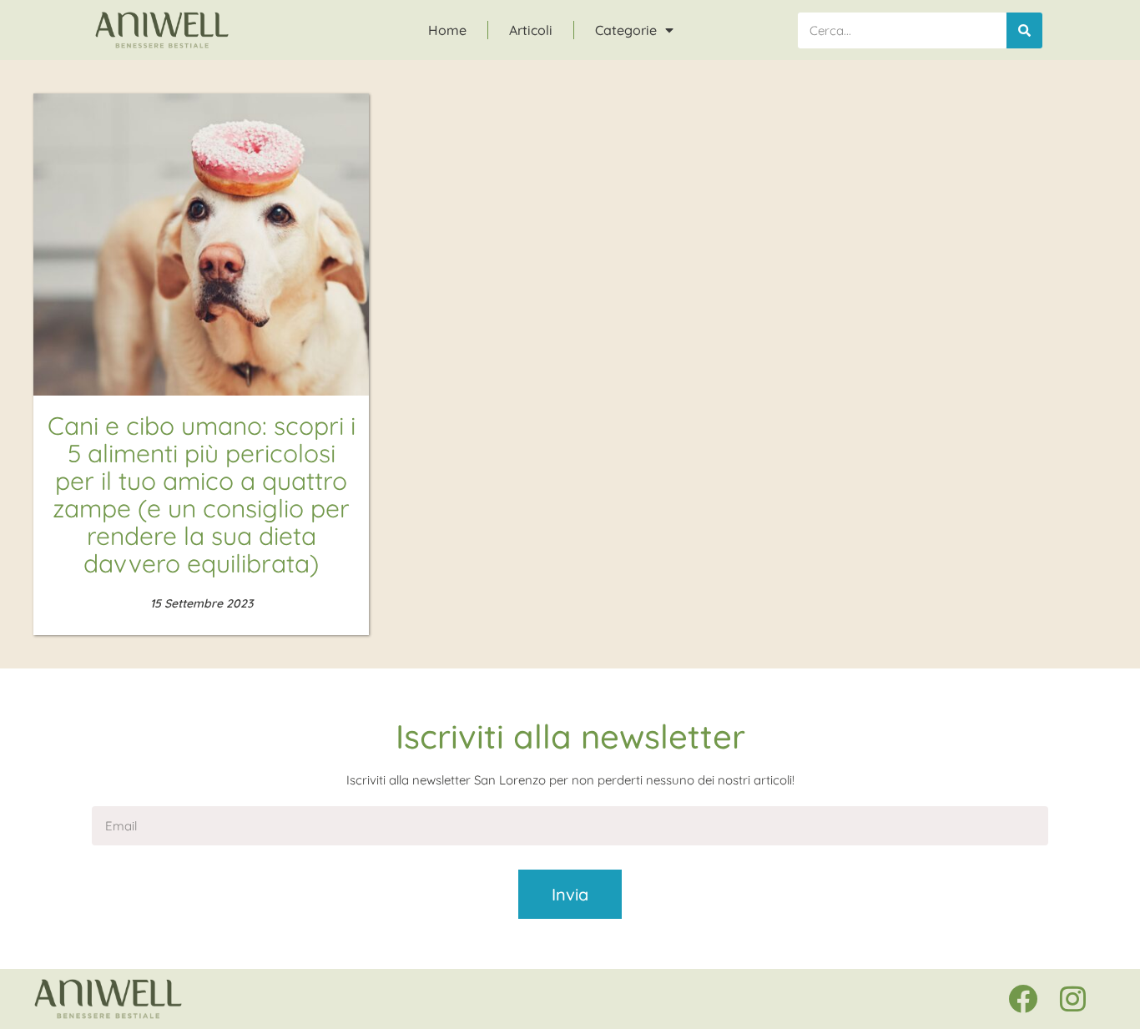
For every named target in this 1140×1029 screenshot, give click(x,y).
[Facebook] (1022, 998)
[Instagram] (1072, 998)
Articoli (530, 30)
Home (447, 30)
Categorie (626, 30)
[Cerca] (1024, 30)
